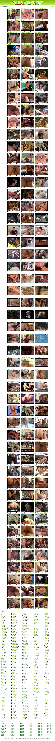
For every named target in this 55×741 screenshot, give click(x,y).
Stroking (46, 635)
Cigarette (13, 619)
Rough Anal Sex (36, 691)
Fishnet (13, 707)
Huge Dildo (24, 656)
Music (35, 616)
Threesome (46, 657)
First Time (13, 705)
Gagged (24, 616)
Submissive (46, 638)
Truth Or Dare (47, 673)
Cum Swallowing (14, 646)
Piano (35, 651)
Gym (23, 636)
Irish (23, 669)
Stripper (46, 634)
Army (2, 646)
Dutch (13, 680)
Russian (35, 693)
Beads (2, 674)
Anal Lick (2, 636)
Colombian (13, 630)
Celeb (13, 613)
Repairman (35, 683)
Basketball (2, 669)
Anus (2, 643)
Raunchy (35, 679)
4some (2, 617)
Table (45, 646)
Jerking (24, 675)
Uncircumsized (47, 679)
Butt (1, 708)
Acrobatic (2, 620)
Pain (34, 639)
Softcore (46, 619)
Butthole (2, 710)
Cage (2, 713)
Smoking (46, 616)
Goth (23, 630)
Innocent (24, 664)
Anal (2, 630)
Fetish (13, 702)
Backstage (2, 658)
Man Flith (2, 734)
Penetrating (35, 645)
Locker (24, 697)
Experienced (14, 690)
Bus (1, 707)
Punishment (35, 672)
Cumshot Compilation (15, 649)
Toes (45, 664)
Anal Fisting (3, 633)
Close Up (13, 625)
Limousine (24, 694)
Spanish (46, 621)
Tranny (46, 671)
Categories (8, 738)
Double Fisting (14, 672)
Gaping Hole (25, 619)
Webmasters (43, 738)
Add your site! (13, 723)
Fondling (13, 711)
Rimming (35, 688)
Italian (24, 670)
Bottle (2, 700)
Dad (12, 654)
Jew (23, 676)
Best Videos (12, 738)
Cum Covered (14, 642)
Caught (2, 719)
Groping (24, 633)
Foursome (13, 717)
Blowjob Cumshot (3, 694)
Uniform (46, 683)
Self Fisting (35, 704)
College (13, 629)
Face (13, 693)
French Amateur (14, 719)
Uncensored (46, 678)
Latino (24, 689)
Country (13, 637)
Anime (2, 642)
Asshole (2, 652)
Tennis (46, 653)
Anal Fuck (2, 634)
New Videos (16, 738)
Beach (2, 673)
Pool (34, 662)
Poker (35, 659)
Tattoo (46, 650)
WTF (45, 710)
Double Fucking (14, 673)
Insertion (24, 665)
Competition (14, 632)
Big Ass (2, 681)
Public (35, 670)
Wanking (46, 698)
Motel (35, 613)
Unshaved (46, 684)
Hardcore (24, 645)
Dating (13, 659)
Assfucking (2, 651)
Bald (2, 660)
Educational (14, 682)
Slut (45, 615)
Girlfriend (24, 624)
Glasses (24, 626)
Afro (1, 622)
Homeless (24, 652)
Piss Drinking (36, 655)
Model (24, 718)
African (2, 621)
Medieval (24, 713)
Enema (13, 685)
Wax (45, 700)
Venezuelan (46, 691)
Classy (13, 623)
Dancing (13, 656)
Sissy (35, 716)
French (13, 718)
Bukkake (2, 705)
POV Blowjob (36, 666)
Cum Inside (14, 645)
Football (13, 714)
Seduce (35, 702)
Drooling (13, 678)
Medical (24, 712)
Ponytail (35, 661)
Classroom (13, 622)
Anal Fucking (3, 635)
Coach (13, 627)
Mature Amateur (25, 711)
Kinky (24, 682)
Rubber (35, 692)
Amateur (2, 626)
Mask (24, 705)
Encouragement (14, 684)
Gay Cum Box (3, 727)
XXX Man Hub (4, 724)
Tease (46, 651)
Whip (45, 704)
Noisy (35, 622)
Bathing (2, 670)
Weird (46, 702)
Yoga (45, 715)
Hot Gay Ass (3, 730)
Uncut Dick (46, 680)
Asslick (2, 653)
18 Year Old (3, 614)
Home (24, 651)
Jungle (24, 679)
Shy (34, 715)
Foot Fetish (13, 713)
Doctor (13, 667)
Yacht (45, 714)
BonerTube (32, 31)
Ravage (35, 680)
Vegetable (46, 690)
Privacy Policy (31, 738)
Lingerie (24, 695)
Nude (35, 623)
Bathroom (2, 671)
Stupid (46, 637)
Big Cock (2, 682)
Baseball (2, 668)
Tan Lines (46, 648)
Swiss (46, 644)
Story (45, 629)
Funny (24, 613)
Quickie (35, 676)
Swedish (46, 641)
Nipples (35, 621)
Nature (35, 618)
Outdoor (35, 635)
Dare (13, 657)
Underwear (46, 681)
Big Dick (2, 683)
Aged (2, 623)
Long (24, 698)
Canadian (2, 714)
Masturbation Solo (25, 710)
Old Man (35, 629)
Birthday (2, 684)
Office (35, 627)
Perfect (35, 646)
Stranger (46, 631)
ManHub (46, 199)
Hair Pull (24, 639)
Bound (2, 701)
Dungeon (13, 679)
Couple (13, 638)
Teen (45, 652)
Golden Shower (25, 628)
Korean (24, 684)
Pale (34, 641)
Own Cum (35, 636)
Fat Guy (13, 700)
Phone (35, 650)
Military (24, 714)
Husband (24, 660)
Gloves (24, 627)
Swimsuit (46, 642)
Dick (12, 663)
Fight (13, 703)
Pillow (35, 654)
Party (34, 642)
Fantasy (13, 697)
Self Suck (35, 705)
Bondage (2, 697)
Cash (2, 717)
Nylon (35, 624)
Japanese (24, 674)
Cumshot (13, 648)
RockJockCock (32, 19)
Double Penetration (15, 674)
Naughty (35, 619)
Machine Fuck (25, 703)
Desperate (13, 662)
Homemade (25, 653)
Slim (45, 613)
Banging (2, 665)
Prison (35, 668)
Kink (23, 681)
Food (13, 712)
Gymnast (24, 637)
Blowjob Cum (3, 693)
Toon (45, 667)
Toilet (45, 665)
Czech (13, 652)
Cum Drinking (14, 643)
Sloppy (46, 614)
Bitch (2, 685)
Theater (46, 654)
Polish (35, 660)
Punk (34, 673)
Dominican (13, 669)
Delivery (13, 660)
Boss (2, 699)
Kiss (23, 683)
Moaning (24, 717)
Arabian (2, 644)
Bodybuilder (3, 696)
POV (34, 665)
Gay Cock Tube (3, 731)
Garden (24, 620)
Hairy (24, 641)
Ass (1, 650)
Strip (45, 633)
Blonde (2, 691)
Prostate (35, 669)
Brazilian (2, 703)
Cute (13, 651)
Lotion (24, 699)
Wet (45, 703)
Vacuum (46, 687)
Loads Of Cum (25, 696)
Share (35, 708)
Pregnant (35, 667)
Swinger (46, 643)
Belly (2, 678)
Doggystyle (13, 668)
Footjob (13, 715)
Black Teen (3, 689)
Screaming (35, 701)
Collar (13, 628)
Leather (24, 691)
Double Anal (14, 671)
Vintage (46, 693)
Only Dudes (3, 733)
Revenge (35, 685)
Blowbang (2, 692)
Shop (35, 712)
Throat (46, 658)
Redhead (35, 682)
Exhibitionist (14, 689)
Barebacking (3, 667)
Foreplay (13, 716)
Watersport (46, 699)
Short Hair (35, 713)
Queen (35, 675)
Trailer (46, 670)
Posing (35, 664)
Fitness (13, 708)
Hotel (24, 654)
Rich (34, 686)
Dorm (13, 670)
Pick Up (35, 652)
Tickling (46, 660)
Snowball (46, 617)
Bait (1, 659)
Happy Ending (25, 644)
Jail (23, 673)
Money (24, 719)
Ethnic (13, 687)
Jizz (23, 677)
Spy (45, 627)
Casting (2, 718)
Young (46, 716)
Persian (35, 648)
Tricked (46, 672)
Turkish (46, 674)
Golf (23, 629)
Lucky (24, 701)
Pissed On (35, 656)
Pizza (35, 657)
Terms (28, 738)
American (2, 629)
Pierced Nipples (36, 653)
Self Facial (35, 703)
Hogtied (24, 650)
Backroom (2, 657)
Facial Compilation (15, 696)
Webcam (46, 701)
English (13, 686)
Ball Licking (3, 662)
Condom (13, 633)
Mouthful (35, 614)
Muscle (35, 615)
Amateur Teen (3, 627)
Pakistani (35, 640)
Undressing (46, 682)
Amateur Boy (3, 735)
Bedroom (2, 677)
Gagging (24, 617)
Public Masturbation (37, 671)
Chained (13, 614)
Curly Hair (13, 650)
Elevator (13, 683)
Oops (35, 631)
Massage (24, 706)
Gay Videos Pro (3, 728)
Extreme (13, 691)
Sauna (35, 698)
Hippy (24, 649)
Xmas (46, 712)
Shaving (35, 710)
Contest (13, 634)
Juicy (24, 678)
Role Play (35, 689)
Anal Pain (2, 638)
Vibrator (46, 692)
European (13, 688)
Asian (2, 648)
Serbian (35, 707)
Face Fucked (14, 694)
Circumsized (14, 620)
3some (2, 616)
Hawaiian (24, 646)
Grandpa (24, 631)
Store (45, 628)
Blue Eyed (2, 695)
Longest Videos (21, 738)
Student (46, 636)
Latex (24, 687)
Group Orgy (24, 635)
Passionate (35, 643)
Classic (13, 621)
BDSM (2, 672)
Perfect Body (36, 647)
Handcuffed (24, 642)
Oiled (35, 628)
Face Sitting (14, 695)
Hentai (24, 648)
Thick (45, 655)
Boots (2, 698)
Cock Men (3, 723)
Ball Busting (3, 661)
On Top (35, 630)
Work (45, 707)
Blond (2, 690)
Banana (2, 664)
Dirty (13, 665)
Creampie (13, 639)
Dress (13, 676)
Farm (13, 698)
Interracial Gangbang (26, 667)
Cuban (13, 640)
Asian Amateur (3, 649)
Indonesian (24, 663)
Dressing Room (14, 677)
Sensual (35, 706)
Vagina (46, 688)
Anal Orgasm (3, 637)
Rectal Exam (36, 681)
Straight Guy (46, 630)
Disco (13, 666)
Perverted (35, 649)
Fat (12, 699)
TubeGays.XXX (3, 726)
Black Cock (3, 688)
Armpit (2, 645)
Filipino (13, 704)
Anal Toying (3, 640)
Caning (2, 715)
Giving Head (25, 625)
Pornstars (25, 738)
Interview (24, 668)
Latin (24, 688)
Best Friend (3, 680)
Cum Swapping (14, 647)
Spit (45, 624)
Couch (13, 636)
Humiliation (24, 657)
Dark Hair (13, 658)
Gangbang (24, 618)
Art (1, 647)
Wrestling (46, 709)
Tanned (46, 649)
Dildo (13, 664)
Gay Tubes (3, 732)
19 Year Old (3, 615)
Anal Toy (2, 639)
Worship (46, 708)
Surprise (46, 640)
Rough (35, 690)
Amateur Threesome (4, 628)
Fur (23, 614)
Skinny (35, 717)
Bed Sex (2, 676)
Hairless (24, 640)
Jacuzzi (24, 672)
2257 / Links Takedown (37, 738)
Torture (46, 668)
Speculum (46, 623)
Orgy (34, 633)
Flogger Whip (14, 710)
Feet (12, 701)
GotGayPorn (32, 43)
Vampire (46, 689)
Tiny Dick (46, 663)
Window (46, 706)
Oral (34, 632)
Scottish (35, 700)
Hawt (24, 647)
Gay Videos (3, 729)
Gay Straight (25, 621)
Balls (2, 663)
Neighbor (35, 620)
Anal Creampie (3, 632)
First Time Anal (14, 706)
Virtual (46, 695)
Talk (45, 647)
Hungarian (24, 659)
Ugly (45, 677)
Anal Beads (3, 631)
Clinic (13, 624)
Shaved (35, 709)
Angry (2, 641)
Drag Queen (14, 675)
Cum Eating (14, 644)
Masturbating (25, 709)
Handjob (24, 643)
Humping (24, 658)
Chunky (13, 618)
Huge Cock (24, 655)
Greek (24, 632)
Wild (45, 705)
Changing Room (14, 615)
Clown (13, 626)
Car (1, 716)
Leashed (24, 690)
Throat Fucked (47, 659)
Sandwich (35, 696)
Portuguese (35, 663)
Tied (45, 661)
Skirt (34, 718)
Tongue (46, 666)
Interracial (24, 666)
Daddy (13, 655)
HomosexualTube (18, 19)
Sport (45, 625)
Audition (2, 654)
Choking (13, 617)
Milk (23, 715)
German (24, 623)
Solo (45, 620)
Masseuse (24, 707)
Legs (24, 692)
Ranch (35, 678)
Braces (2, 702)
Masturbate (24, 708)
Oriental (35, 634)
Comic (13, 631)
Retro (35, 684)
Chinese (13, 616)
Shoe (35, 711)
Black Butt (2, 687)
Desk (13, 661)
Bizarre (2, 686)
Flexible (13, 709)
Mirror (24, 716)
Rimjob (35, 687)
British (2, 704)
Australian (2, 655)
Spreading (46, 626)
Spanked (46, 622)
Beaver (2, 675)
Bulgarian (2, 706)
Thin (45, 656)
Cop (12, 635)
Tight (45, 662)
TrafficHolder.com (47, 738)
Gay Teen (24, 622)
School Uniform (36, 699)
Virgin (46, 694)
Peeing (35, 644)
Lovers (24, 700)
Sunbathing (46, 639)
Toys (45, 669)
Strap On (46, 632)
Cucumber (13, 641)
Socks (46, 618)
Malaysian (24, 704)
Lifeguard (24, 693)
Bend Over (2, 679)
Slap (34, 719)
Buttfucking (3, 709)
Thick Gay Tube (3, 725)
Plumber (35, 658)
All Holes (2, 625)
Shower (35, 714)
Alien (2, 624)
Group (24, 634)
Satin (34, 697)
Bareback (2, 666)
